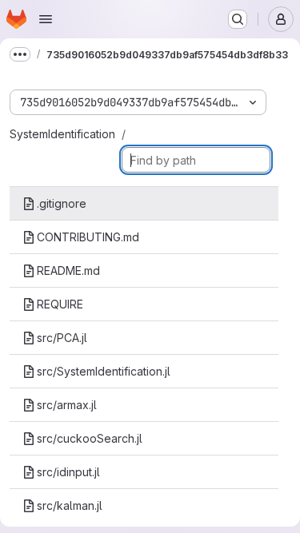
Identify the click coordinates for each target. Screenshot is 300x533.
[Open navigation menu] (45, 19)
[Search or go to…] (237, 19)
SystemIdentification (62, 134)
